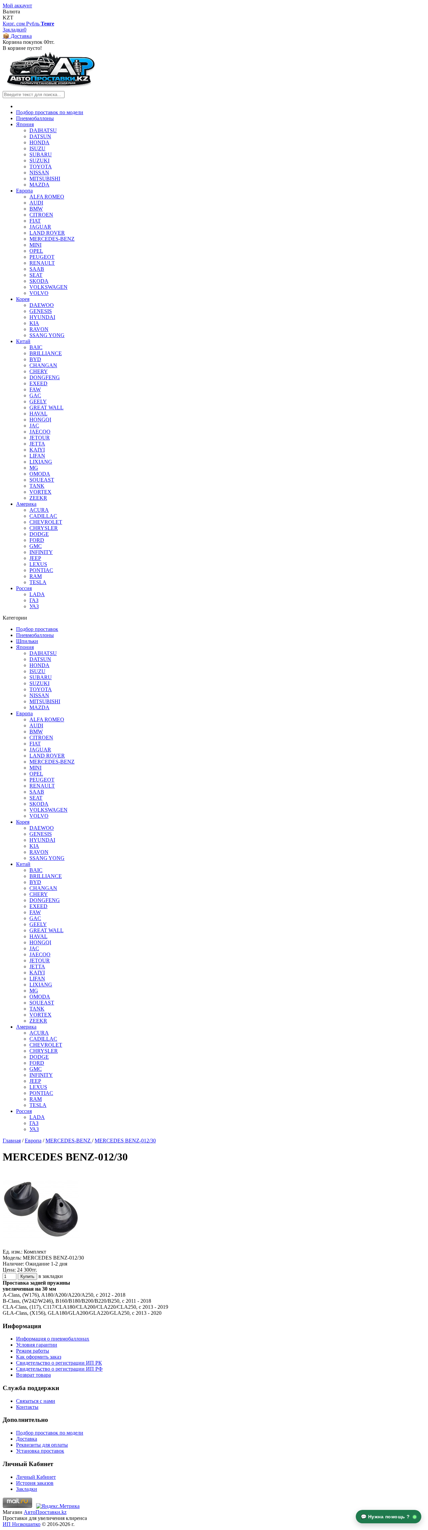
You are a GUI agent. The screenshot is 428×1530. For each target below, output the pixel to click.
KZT (8, 17)
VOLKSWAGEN (48, 287)
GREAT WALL (46, 407)
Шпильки (27, 641)
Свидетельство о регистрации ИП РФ (59, 1369)
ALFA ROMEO (46, 196)
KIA (34, 323)
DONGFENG (44, 377)
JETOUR (39, 437)
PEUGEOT (42, 257)
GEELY (38, 401)
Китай (23, 341)
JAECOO (39, 431)
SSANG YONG (47, 335)
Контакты (27, 1407)
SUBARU (40, 154)
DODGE (39, 534)
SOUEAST (41, 480)
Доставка (26, 1439)
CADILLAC (43, 516)
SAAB (36, 269)
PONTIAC (41, 570)
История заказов (35, 1483)
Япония (25, 124)
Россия (24, 588)
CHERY (38, 371)
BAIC (35, 347)
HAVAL (38, 413)
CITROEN (41, 215)
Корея (22, 299)
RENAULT (42, 263)
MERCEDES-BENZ (52, 239)
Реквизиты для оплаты (42, 1445)
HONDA (39, 142)
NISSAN (39, 172)
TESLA (37, 582)
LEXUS (38, 564)
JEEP (35, 558)
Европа (24, 190)
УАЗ (34, 606)
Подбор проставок (37, 629)
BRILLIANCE (45, 353)
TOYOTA (40, 166)
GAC (35, 395)
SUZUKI (39, 160)
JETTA (37, 444)
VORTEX (40, 492)
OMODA (39, 474)
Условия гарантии (36, 1345)
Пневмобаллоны (35, 118)
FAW (35, 389)
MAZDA (39, 184)
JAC (34, 425)
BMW (36, 209)
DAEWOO (41, 305)
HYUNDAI (42, 317)
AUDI (36, 203)
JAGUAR (40, 227)
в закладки (50, 1276)
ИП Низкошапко (21, 1524)
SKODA (38, 281)
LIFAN (37, 456)
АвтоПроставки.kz (45, 1512)
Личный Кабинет (36, 1477)
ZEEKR (38, 498)
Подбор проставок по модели (49, 112)
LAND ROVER (47, 233)
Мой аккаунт (17, 5)
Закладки (26, 1489)
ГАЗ (33, 600)
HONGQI (40, 419)
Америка (26, 504)
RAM (35, 576)
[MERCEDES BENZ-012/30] (41, 1246)
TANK (36, 486)
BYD (35, 359)
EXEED (38, 383)
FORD (36, 540)
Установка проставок (40, 1451)
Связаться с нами (35, 1401)
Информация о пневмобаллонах (52, 1339)
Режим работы (32, 1351)
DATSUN (40, 136)
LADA (37, 594)
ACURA (39, 510)
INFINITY (41, 552)
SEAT (35, 275)
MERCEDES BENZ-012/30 (125, 1140)
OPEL (36, 251)
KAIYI (37, 450)
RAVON (38, 329)
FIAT (35, 221)
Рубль (33, 23)
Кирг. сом (14, 23)
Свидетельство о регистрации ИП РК (59, 1363)
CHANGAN (43, 365)
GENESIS (40, 311)
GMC (35, 546)
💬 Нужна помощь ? (386, 1516)
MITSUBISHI (44, 178)
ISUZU (37, 148)
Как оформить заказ (38, 1357)
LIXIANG (40, 462)
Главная (12, 1140)
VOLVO (38, 293)
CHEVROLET (45, 522)
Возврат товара (33, 1375)
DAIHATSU (43, 130)
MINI (35, 245)
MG (33, 468)
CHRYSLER (43, 528)
